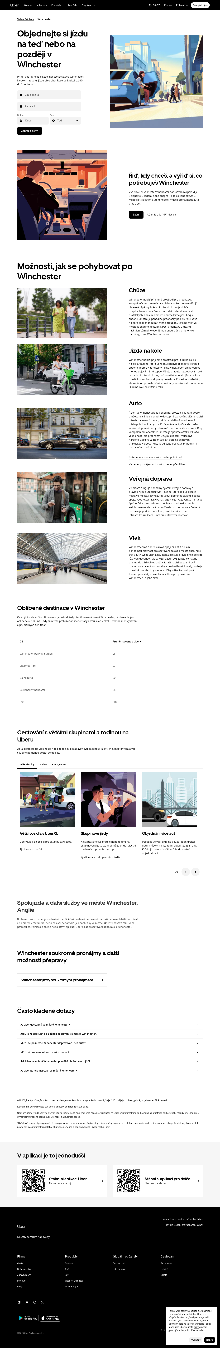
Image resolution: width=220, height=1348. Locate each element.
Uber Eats (72, 5)
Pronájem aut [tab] (59, 764)
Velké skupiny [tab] (27, 764)
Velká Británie (25, 19)
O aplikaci (87, 5)
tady (196, 1327)
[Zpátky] (186, 872)
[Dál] (195, 872)
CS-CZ (156, 5)
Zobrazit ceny (29, 130)
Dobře (209, 1340)
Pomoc (168, 5)
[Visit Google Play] (28, 1318)
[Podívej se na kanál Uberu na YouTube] (27, 1302)
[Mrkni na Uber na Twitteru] (42, 1302)
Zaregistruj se (200, 5)
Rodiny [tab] (43, 764)
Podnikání (56, 5)
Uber (14, 5)
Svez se (28, 5)
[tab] (71, 764)
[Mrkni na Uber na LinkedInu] (19, 1302)
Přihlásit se (182, 5)
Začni (136, 214)
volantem (42, 5)
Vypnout (196, 1340)
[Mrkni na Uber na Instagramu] (34, 1302)
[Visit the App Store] (50, 1318)
